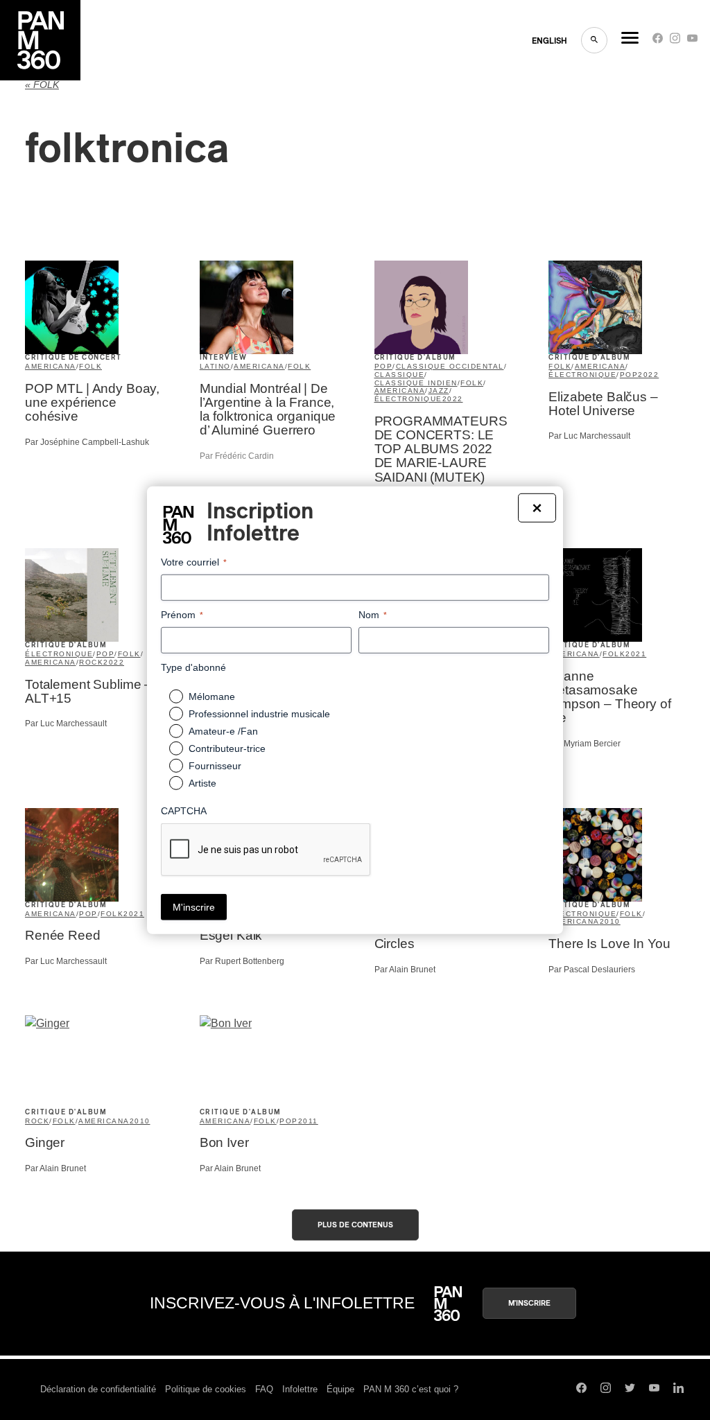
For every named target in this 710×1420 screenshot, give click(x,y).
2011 (308, 1121)
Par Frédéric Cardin (237, 456)
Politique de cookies (205, 1389)
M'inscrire (529, 1303)
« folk (42, 85)
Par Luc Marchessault (589, 436)
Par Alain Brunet (404, 969)
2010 (610, 921)
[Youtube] (692, 41)
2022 (452, 399)
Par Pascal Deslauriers (591, 969)
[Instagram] (675, 41)
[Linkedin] (678, 1389)
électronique (408, 399)
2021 (635, 654)
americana (50, 366)
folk (90, 366)
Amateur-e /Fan (223, 731)
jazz (438, 390)
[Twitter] (630, 1389)
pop (383, 366)
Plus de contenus (355, 1225)
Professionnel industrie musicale (259, 713)
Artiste (202, 783)
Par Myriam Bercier (584, 743)
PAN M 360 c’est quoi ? (410, 1389)
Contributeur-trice (227, 748)
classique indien (416, 383)
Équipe (340, 1389)
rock (91, 662)
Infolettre (300, 1389)
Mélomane (212, 696)
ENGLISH (549, 41)
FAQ (264, 1389)
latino (215, 366)
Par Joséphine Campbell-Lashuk (87, 442)
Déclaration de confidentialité (98, 1389)
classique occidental (450, 366)
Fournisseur (215, 765)
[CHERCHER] (594, 40)
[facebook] (657, 41)
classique (399, 374)
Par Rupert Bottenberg (242, 961)
